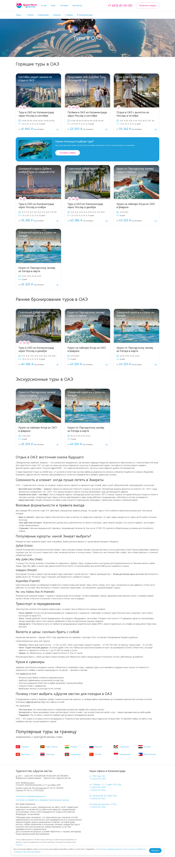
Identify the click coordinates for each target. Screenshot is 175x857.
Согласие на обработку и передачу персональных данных (42, 800)
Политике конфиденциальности (111, 849)
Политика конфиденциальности (31, 796)
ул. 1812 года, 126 (97, 776)
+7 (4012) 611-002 (97, 798)
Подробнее (19, 845)
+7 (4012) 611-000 (97, 779)
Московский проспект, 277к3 (102, 804)
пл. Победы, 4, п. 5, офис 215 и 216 (105, 784)
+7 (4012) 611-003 (97, 790)
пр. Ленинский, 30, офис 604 (102, 795)
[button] (19, 14)
